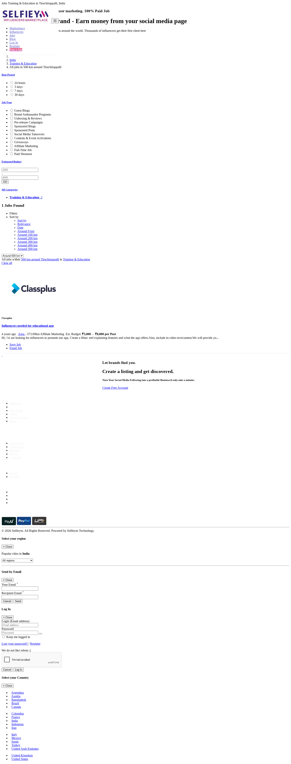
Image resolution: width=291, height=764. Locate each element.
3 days (18, 86)
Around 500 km (27, 249)
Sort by (22, 220)
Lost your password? (15, 643)
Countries (16, 457)
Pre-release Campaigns (28, 122)
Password (8, 629)
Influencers (16, 32)
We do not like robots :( (16, 650)
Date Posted (8, 74)
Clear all (7, 263)
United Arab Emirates (25, 748)
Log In (14, 42)
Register (15, 46)
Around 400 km (27, 245)
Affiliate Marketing (26, 146)
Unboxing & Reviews (28, 118)
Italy (14, 734)
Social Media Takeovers (29, 134)
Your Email (10, 584)
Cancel (7, 601)
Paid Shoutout (23, 154)
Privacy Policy (19, 417)
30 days (19, 94)
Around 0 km (25, 231)
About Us (16, 403)
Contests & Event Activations (32, 138)
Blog (13, 39)
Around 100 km (27, 234)
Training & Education (23, 63)
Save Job (15, 344)
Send (18, 601)
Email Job (16, 348)
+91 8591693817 (32, 436)
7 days (18, 90)
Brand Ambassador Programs (32, 114)
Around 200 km (27, 238)
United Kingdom (22, 755)
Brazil (15, 703)
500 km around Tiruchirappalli (40, 259)
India (13, 60)
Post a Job (16, 49)
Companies (17, 446)
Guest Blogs (22, 110)
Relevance (23, 224)
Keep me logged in (18, 637)
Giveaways (21, 142)
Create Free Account (115, 387)
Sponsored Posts (24, 130)
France (15, 717)
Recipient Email (13, 593)
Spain (15, 741)
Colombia (17, 713)
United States (19, 759)
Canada (16, 707)
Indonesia (17, 724)
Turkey (15, 745)
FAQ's (14, 454)
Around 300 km (27, 241)
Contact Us (17, 443)
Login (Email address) (15, 621)
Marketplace (17, 28)
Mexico (16, 738)
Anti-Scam (16, 410)
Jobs (12, 35)
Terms (13, 414)
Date (20, 227)
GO (5, 181)
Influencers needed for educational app (28, 325)
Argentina (17, 692)
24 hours (19, 83)
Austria (15, 696)
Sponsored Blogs (25, 126)
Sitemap (15, 450)
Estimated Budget (11, 161)
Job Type (7, 102)
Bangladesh (18, 699)
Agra (21, 334)
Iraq (13, 727)
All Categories (10, 189)
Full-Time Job (23, 150)
